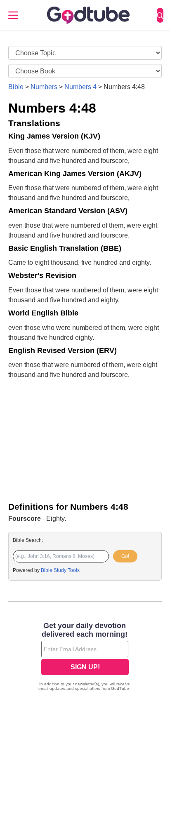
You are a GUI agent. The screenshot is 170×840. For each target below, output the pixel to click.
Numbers (44, 86)
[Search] (160, 15)
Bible (16, 86)
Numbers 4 (80, 86)
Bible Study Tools (60, 570)
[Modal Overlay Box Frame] (85, 657)
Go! (125, 556)
